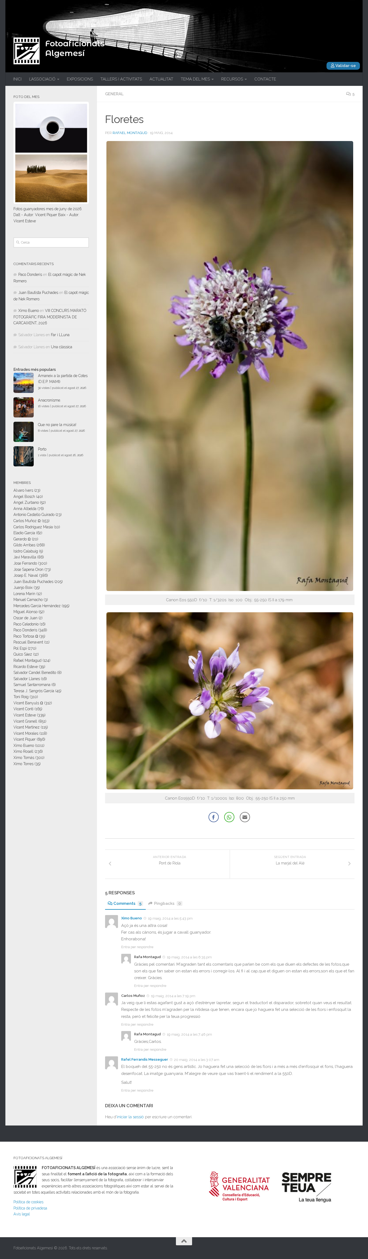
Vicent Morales (25, 733)
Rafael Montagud (130, 133)
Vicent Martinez (26, 727)
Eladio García (24, 533)
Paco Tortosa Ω (25, 636)
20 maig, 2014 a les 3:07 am (196, 1060)
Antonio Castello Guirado (33, 514)
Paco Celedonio (26, 624)
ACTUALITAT (161, 79)
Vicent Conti (23, 709)
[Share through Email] (245, 817)
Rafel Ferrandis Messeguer (144, 1059)
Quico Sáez (22, 654)
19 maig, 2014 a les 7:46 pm (189, 1034)
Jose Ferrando (25, 563)
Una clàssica (61, 347)
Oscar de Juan (25, 618)
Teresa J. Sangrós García (33, 691)
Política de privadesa (30, 1208)
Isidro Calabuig (25, 551)
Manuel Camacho (28, 599)
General (114, 94)
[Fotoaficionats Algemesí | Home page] (26, 50)
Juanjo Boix (23, 587)
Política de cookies (28, 1202)
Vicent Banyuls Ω (28, 703)
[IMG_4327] (229, 589)
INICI (17, 79)
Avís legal (21, 1214)
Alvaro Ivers (23, 490)
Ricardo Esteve (25, 666)
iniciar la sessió (130, 1116)
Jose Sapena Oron (28, 569)
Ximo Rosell (23, 751)
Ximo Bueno (131, 918)
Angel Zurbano (26, 502)
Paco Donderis (30, 274)
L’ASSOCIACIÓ (42, 79)
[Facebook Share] (214, 817)
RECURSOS (232, 79)
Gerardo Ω (22, 539)
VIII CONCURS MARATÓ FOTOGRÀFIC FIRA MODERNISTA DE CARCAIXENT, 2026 (49, 316)
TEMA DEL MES (195, 79)
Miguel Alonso (25, 612)
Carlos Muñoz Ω (27, 521)
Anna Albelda (24, 509)
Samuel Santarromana (31, 685)
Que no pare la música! (57, 425)
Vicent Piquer (24, 739)
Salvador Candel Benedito (34, 672)
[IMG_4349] (229, 788)
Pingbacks (167, 903)
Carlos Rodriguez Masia (33, 527)
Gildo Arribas (24, 545)
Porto (42, 449)
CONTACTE (265, 79)
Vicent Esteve (24, 715)
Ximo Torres (23, 764)
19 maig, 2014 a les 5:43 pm (170, 918)
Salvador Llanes (26, 679)
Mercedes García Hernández (37, 606)
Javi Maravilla (24, 557)
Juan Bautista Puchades (38, 292)
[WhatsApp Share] (229, 817)
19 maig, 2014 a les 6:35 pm (189, 957)
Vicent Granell (25, 721)
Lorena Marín (24, 594)
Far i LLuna (60, 335)
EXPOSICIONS (80, 79)
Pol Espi (20, 648)
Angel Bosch (24, 496)
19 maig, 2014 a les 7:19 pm (173, 996)
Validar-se (345, 65)
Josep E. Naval (25, 575)
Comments (127, 903)
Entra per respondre (137, 947)
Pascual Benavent (28, 642)
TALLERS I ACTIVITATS (121, 79)
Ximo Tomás (23, 757)
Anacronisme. (49, 400)
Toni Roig (21, 697)
